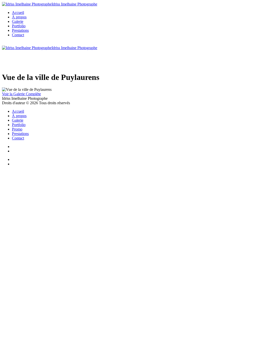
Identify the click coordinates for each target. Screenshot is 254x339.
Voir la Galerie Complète (21, 94)
